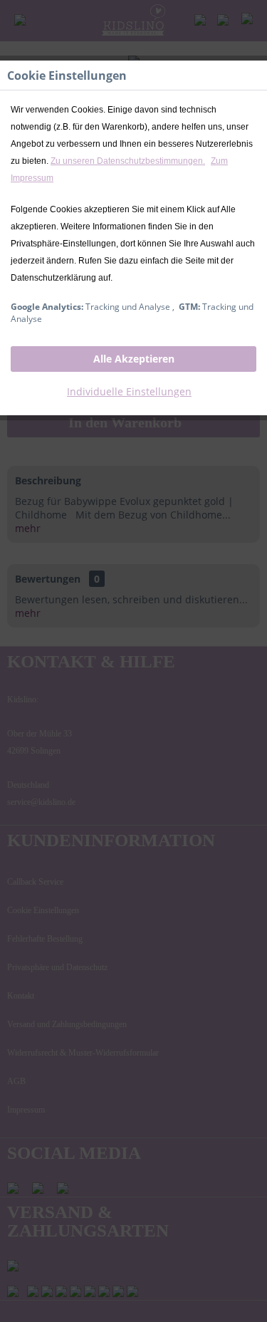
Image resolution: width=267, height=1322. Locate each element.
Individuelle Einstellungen (129, 391)
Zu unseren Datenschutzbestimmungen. (128, 161)
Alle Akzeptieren (133, 358)
